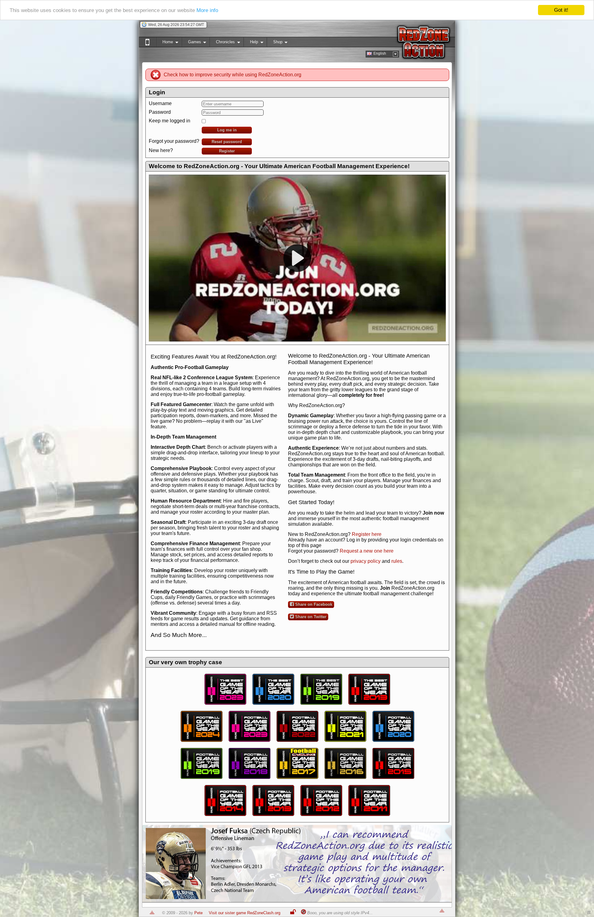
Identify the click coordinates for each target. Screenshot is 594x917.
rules (396, 561)
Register (227, 151)
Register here (366, 534)
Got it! (561, 10)
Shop (274, 43)
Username (160, 103)
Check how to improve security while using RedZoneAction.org (232, 74)
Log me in (227, 130)
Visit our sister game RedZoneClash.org (244, 913)
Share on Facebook (313, 604)
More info (207, 10)
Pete (198, 913)
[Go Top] (152, 913)
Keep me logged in (169, 120)
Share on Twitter (310, 616)
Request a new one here (367, 551)
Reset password (227, 141)
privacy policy (366, 561)
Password (160, 112)
